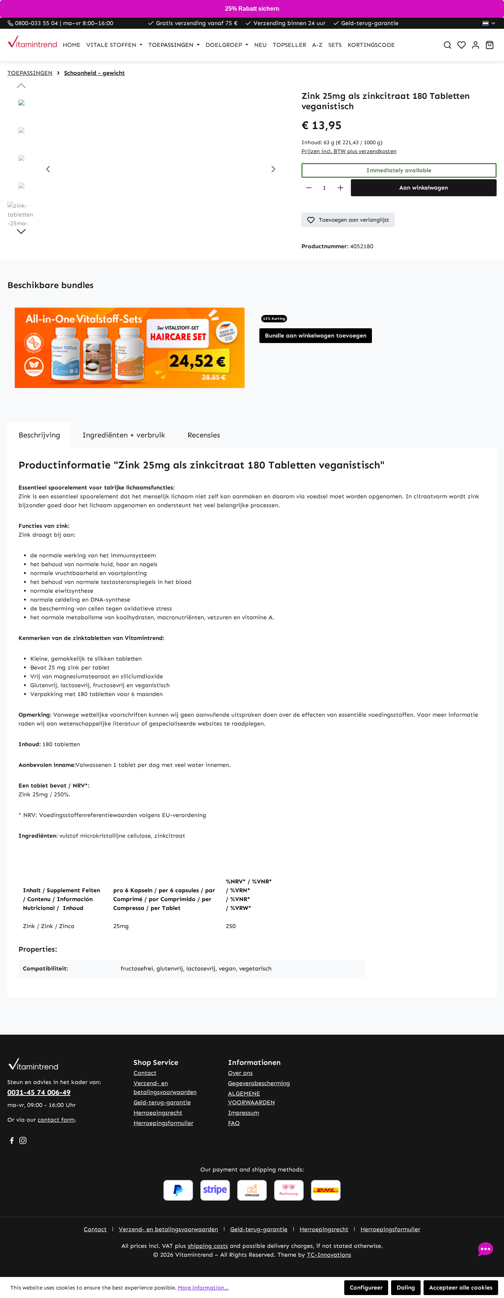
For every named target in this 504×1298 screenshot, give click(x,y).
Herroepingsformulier (163, 1122)
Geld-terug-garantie (162, 1102)
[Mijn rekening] (476, 45)
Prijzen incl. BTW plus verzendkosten (349, 151)
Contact (145, 1072)
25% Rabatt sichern (252, 9)
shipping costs (208, 1245)
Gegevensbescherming (259, 1083)
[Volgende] (273, 170)
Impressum (243, 1112)
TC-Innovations (329, 1254)
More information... (203, 1287)
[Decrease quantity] (308, 187)
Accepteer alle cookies (461, 1287)
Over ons (240, 1072)
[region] (147, 170)
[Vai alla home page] (27, 45)
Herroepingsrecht (158, 1112)
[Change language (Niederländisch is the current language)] (489, 23)
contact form (56, 1119)
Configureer (366, 1287)
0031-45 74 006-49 (38, 1092)
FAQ (234, 1122)
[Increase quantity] (341, 187)
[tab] (39, 435)
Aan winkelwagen (423, 187)
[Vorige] (47, 170)
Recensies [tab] (203, 434)
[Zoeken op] (448, 45)
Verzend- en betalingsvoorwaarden (168, 1229)
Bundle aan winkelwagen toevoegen (315, 335)
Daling (406, 1287)
